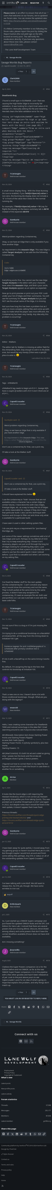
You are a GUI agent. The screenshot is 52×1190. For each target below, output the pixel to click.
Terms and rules (7, 1165)
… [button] (29, 71)
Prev (21, 71)
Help (3, 1175)
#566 (48, 412)
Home (3, 1180)
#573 (48, 841)
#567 (48, 471)
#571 (48, 718)
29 (34, 71)
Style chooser (8, 1154)
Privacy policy (6, 1170)
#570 (48, 688)
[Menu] (3, 3)
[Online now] (7, 405)
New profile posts (8, 1088)
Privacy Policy (9, 1073)
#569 (48, 619)
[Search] (48, 2)
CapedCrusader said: (13, 478)
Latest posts (6, 1083)
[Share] (43, 89)
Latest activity (6, 1094)
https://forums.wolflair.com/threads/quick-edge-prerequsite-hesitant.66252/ (23, 816)
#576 (48, 960)
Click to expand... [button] (26, 441)
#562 (48, 89)
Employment (9, 1070)
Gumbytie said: (10, 420)
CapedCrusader (10, 66)
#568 (48, 576)
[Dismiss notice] (47, 13)
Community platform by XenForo (24, 1145)
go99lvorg (47, 1121)
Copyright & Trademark (13, 1075)
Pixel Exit (13, 1149)
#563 (48, 230)
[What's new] (43, 2)
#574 (48, 877)
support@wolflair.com (13, 44)
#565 (48, 377)
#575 (48, 914)
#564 (48, 335)
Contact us (5, 1159)
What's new (6, 1077)
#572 (48, 788)
